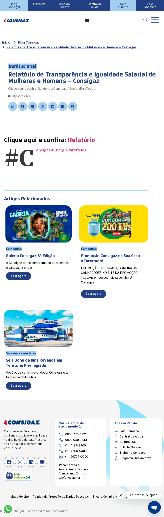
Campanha (14, 249)
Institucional (22, 66)
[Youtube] (42, 462)
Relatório (82, 140)
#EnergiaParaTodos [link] (68, 150)
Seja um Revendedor (21, 353)
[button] (12, 106)
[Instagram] (20, 462)
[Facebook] (9, 462)
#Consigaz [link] (43, 150)
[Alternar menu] (87, 20)
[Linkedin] (31, 462)
